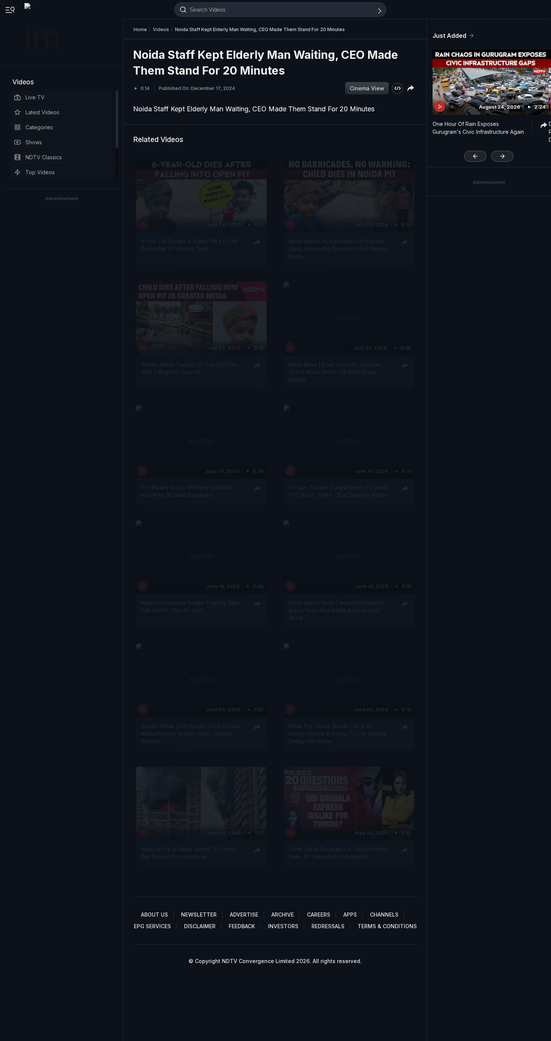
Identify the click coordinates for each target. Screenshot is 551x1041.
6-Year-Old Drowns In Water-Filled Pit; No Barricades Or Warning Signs (189, 244)
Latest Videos (42, 112)
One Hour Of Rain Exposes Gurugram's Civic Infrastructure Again (478, 128)
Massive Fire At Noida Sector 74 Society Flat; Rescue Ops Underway (189, 852)
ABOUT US (154, 914)
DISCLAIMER (200, 926)
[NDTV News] (41, 32)
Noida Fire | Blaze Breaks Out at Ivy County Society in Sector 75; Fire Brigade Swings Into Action (338, 733)
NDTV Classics (43, 157)
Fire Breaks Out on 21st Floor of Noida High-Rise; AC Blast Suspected (186, 491)
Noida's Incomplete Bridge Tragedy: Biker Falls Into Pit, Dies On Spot (191, 606)
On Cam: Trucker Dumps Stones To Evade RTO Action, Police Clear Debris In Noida (339, 491)
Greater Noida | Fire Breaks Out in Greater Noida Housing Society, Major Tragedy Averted (191, 733)
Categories (39, 127)
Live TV (35, 97)
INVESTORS (283, 926)
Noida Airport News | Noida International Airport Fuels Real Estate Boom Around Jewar (336, 610)
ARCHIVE (282, 914)
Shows (33, 142)
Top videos (40, 172)
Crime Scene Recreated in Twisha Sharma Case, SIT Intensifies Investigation (338, 852)
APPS (350, 914)
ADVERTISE (244, 914)
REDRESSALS (327, 926)
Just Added (449, 35)
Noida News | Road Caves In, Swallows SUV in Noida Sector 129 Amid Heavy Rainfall (335, 372)
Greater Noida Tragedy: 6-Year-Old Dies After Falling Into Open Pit (189, 368)
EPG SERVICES (152, 926)
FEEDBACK (242, 926)
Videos (23, 82)
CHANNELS (384, 914)
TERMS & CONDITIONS (387, 926)
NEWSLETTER (199, 914)
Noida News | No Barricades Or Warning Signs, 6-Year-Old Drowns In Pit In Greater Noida (338, 248)
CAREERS (318, 914)
